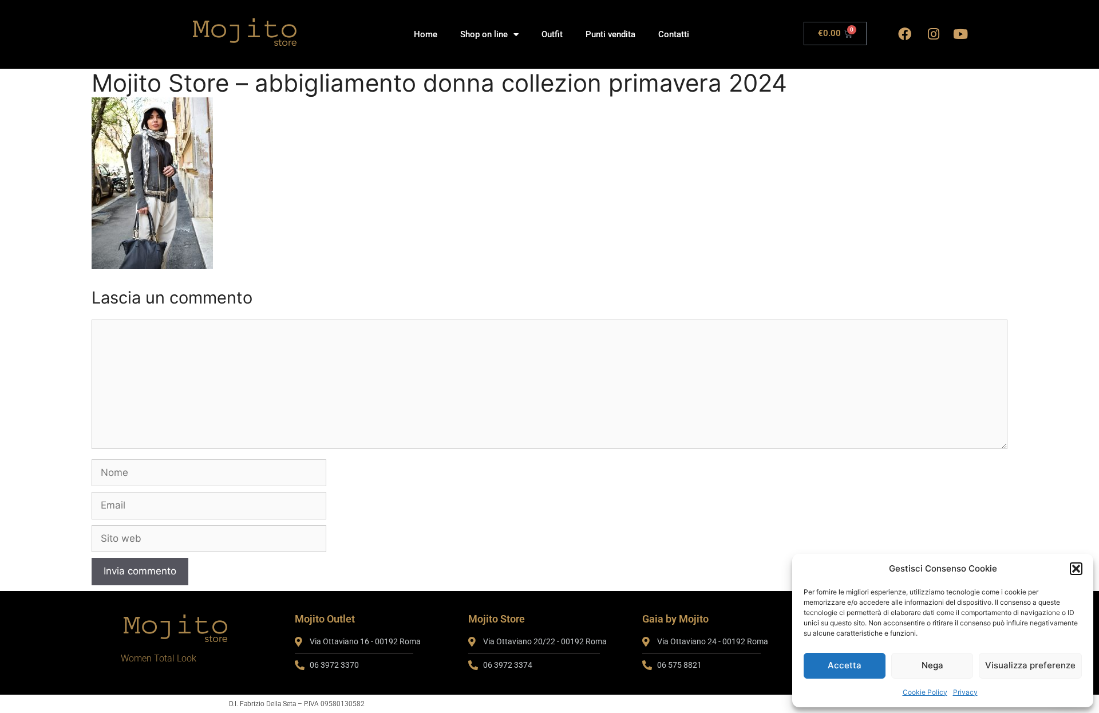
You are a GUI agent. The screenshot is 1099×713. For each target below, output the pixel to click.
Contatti (673, 34)
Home (425, 34)
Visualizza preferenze (1030, 665)
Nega (932, 665)
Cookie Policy (925, 692)
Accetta (844, 665)
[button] (1076, 568)
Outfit (552, 34)
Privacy (965, 692)
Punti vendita (610, 34)
